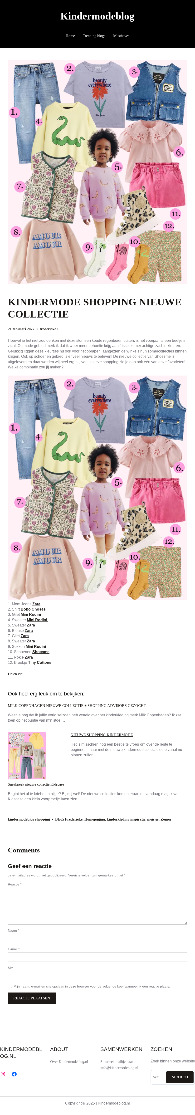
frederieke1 (49, 329)
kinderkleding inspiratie (126, 819)
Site (11, 968)
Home (70, 36)
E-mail (14, 949)
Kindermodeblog (97, 16)
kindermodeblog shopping (29, 819)
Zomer (166, 819)
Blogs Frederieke (69, 819)
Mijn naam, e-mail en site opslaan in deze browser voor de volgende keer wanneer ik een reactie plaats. (92, 986)
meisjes (153, 819)
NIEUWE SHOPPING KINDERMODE (102, 735)
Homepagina (94, 819)
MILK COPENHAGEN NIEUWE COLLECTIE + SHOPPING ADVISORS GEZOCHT (77, 706)
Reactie (14, 884)
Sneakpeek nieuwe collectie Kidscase (36, 784)
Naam (13, 930)
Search (180, 1077)
